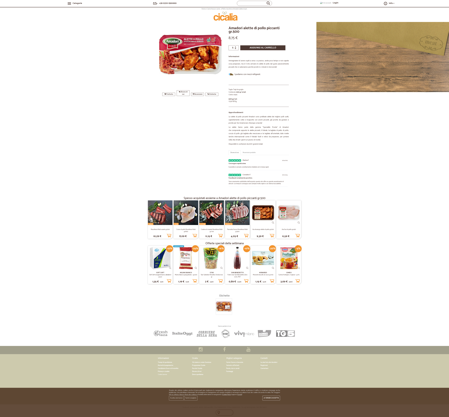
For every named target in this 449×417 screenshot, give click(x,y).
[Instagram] (201, 350)
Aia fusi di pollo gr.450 (289, 229)
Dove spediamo (197, 374)
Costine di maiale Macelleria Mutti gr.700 (212, 230)
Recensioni (198, 94)
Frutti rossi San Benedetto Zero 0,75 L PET (237, 276)
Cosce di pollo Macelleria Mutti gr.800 (186, 230)
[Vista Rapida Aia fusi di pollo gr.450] (299, 222)
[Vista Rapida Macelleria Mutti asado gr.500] (170, 222)
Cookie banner (162, 374)
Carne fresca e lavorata (234, 362)
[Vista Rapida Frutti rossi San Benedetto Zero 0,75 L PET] (247, 268)
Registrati (264, 365)
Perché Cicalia (197, 368)
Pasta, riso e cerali (232, 368)
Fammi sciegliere (190, 398)
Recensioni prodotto (249, 152)
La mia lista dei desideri (269, 362)
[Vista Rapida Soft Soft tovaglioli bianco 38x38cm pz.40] (170, 268)
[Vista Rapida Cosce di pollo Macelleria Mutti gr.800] (196, 222)
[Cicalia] (225, 16)
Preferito (169, 94)
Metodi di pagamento (165, 365)
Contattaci (264, 368)
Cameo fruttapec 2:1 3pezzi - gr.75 (288, 275)
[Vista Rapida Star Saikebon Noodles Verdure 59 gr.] (221, 268)
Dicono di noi (183, 93)
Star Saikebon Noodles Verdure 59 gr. (212, 276)
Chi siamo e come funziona (201, 362)
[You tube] (248, 350)
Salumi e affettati (232, 365)
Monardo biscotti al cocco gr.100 (263, 275)
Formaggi (229, 371)
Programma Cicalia (198, 365)
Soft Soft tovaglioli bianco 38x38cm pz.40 (160, 276)
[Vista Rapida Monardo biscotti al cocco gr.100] (273, 268)
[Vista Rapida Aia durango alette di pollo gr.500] (273, 222)
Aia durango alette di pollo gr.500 (263, 229)
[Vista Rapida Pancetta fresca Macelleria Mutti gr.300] (247, 222)
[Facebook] (224, 350)
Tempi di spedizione (165, 362)
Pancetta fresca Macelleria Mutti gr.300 (237, 230)
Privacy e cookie (163, 371)
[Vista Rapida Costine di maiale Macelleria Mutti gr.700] (221, 222)
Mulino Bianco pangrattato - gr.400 (186, 275)
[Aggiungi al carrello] (169, 235)
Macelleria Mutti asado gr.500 (160, 229)
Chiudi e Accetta (272, 398)
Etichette (212, 94)
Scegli (240, 394)
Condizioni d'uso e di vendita (168, 368)
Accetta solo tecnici (176, 398)
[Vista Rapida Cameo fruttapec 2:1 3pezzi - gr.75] (299, 268)
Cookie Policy (226, 394)
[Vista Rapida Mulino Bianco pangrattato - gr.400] (196, 268)
